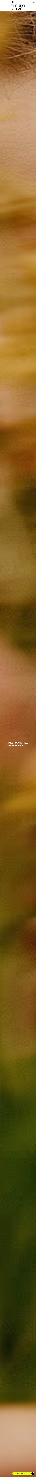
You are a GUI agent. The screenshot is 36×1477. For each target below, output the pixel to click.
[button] (34, 2)
